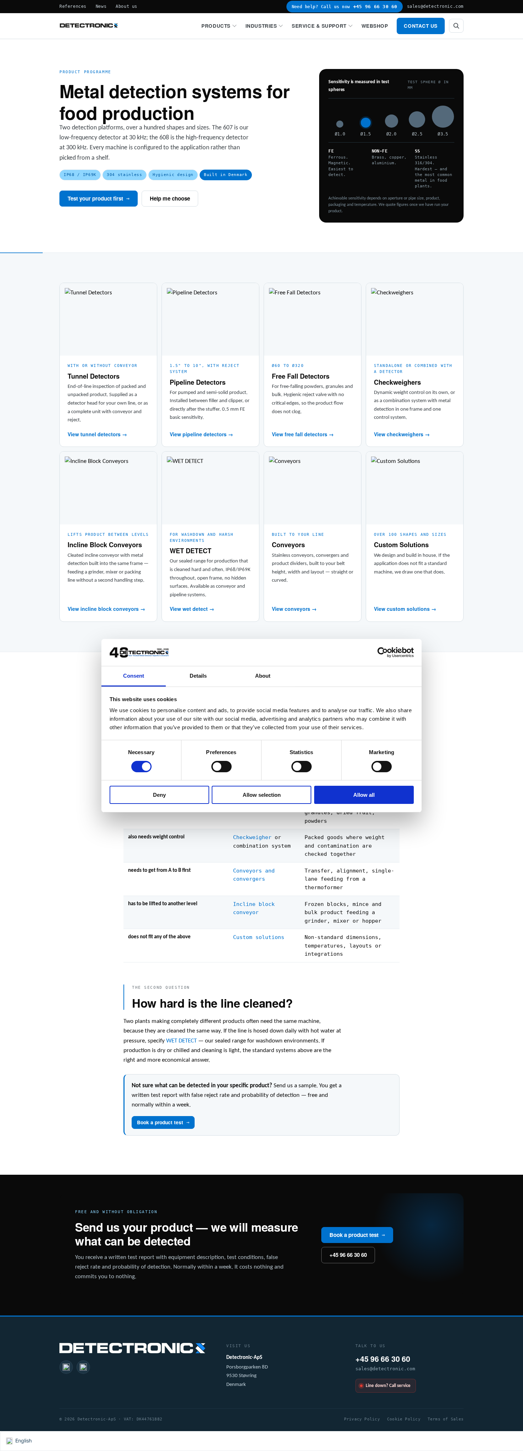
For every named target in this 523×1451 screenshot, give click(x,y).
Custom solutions (258, 937)
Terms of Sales (446, 1419)
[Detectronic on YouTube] (83, 1367)
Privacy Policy (362, 1419)
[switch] (221, 766)
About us (126, 6)
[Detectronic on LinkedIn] (66, 1367)
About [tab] (263, 676)
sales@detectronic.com (435, 6)
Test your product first (99, 198)
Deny (159, 795)
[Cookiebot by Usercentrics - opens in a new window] (383, 652)
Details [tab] (198, 676)
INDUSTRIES (261, 25)
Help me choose (170, 198)
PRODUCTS (215, 25)
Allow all (364, 795)
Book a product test (163, 1122)
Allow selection (262, 795)
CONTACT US (421, 25)
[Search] (456, 26)
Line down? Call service (388, 1385)
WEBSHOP (374, 25)
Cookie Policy (404, 1419)
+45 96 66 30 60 (348, 1255)
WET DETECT (181, 1041)
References (72, 6)
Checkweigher (252, 837)
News (101, 6)
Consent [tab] (133, 676)
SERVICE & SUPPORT (319, 25)
